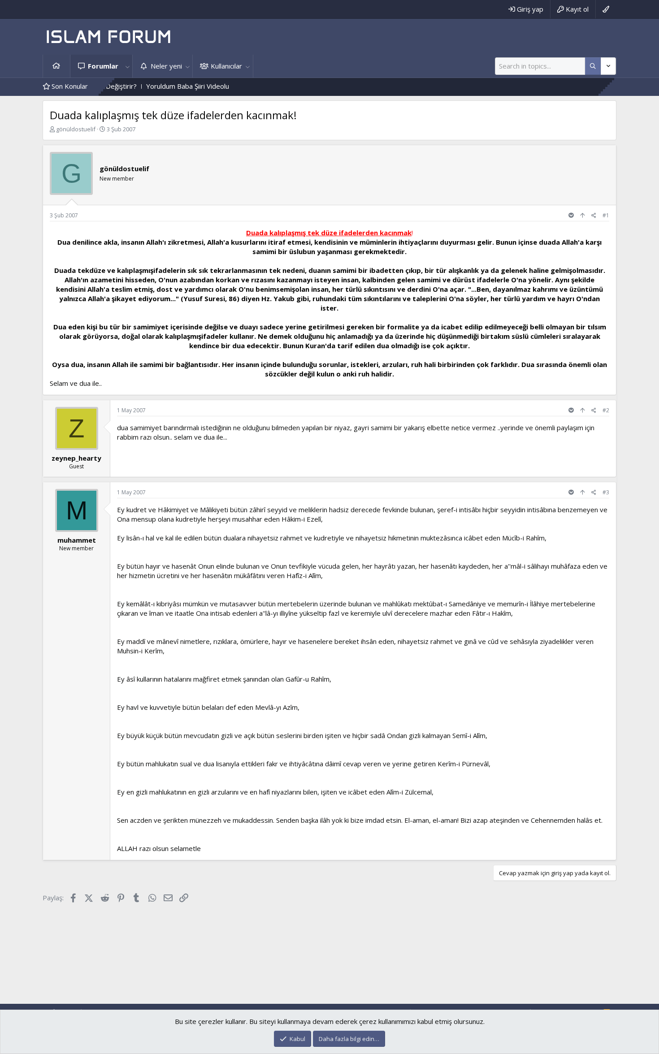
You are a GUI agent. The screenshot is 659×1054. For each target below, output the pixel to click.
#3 (606, 492)
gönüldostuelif (75, 129)
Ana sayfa (56, 66)
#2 (606, 410)
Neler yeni (166, 65)
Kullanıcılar (226, 65)
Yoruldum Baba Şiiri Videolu (159, 86)
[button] (127, 66)
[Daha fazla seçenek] (593, 66)
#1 (606, 215)
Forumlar (103, 65)
